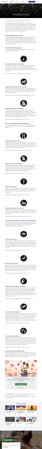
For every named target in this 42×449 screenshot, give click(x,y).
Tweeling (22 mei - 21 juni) (27, 150)
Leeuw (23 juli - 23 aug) (25, 322)
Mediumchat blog (10, 20)
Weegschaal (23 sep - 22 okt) (28, 298)
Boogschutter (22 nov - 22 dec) (28, 95)
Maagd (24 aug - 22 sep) (25, 119)
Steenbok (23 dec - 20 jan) (27, 216)
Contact (27, 1)
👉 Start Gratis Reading (21, 384)
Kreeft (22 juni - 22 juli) (25, 194)
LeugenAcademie (16, 25)
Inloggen (37, 1)
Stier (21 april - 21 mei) (24, 250)
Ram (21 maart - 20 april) (24, 273)
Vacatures (22, 1)
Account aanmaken (31, 2)
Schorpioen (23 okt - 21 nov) (28, 73)
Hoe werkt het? (12, 2)
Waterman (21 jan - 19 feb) (26, 173)
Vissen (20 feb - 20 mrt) (25, 347)
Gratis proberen (7, 440)
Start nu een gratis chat (21, 355)
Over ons (17, 2)
